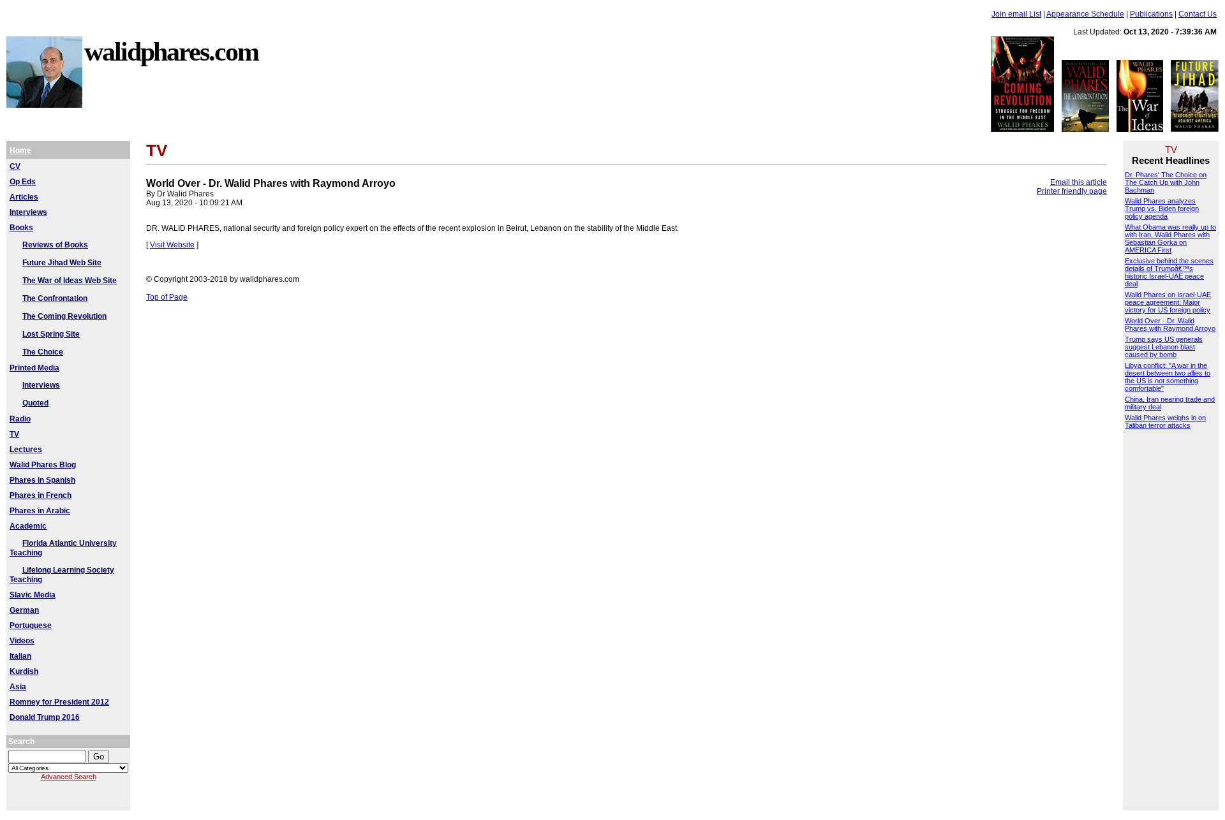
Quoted (35, 403)
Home (20, 150)
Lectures (26, 449)
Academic (28, 526)
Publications (1151, 14)
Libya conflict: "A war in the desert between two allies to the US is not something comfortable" (1167, 377)
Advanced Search (68, 776)
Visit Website (172, 244)
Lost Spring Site (51, 334)
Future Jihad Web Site (61, 262)
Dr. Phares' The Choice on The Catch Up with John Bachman (1165, 182)
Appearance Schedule (1085, 14)
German (24, 610)
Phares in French (40, 495)
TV (14, 434)
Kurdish (24, 671)
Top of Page (167, 297)
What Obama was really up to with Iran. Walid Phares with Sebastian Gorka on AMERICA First (1170, 238)
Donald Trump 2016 (45, 717)
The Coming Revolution (64, 316)
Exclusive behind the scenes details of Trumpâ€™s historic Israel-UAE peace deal (1169, 272)
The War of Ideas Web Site (69, 280)
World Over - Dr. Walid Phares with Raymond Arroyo (1170, 324)
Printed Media (34, 367)
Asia (18, 686)
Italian (20, 656)
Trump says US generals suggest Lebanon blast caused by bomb (1164, 346)
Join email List (1016, 14)
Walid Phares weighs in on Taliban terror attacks (1165, 421)
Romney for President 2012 (59, 702)
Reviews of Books (55, 244)
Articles (24, 197)
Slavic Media (33, 594)
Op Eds (23, 181)
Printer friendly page (1072, 191)
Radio (20, 418)
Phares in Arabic (40, 510)
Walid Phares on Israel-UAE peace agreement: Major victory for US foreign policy (1168, 302)
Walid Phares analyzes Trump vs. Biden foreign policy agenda (1162, 208)
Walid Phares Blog (43, 464)
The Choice (42, 352)
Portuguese (31, 625)
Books (21, 227)
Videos (22, 640)
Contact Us (1197, 14)
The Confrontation (54, 298)
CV (15, 166)
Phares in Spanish (42, 480)
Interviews (28, 212)
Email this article (1078, 182)
